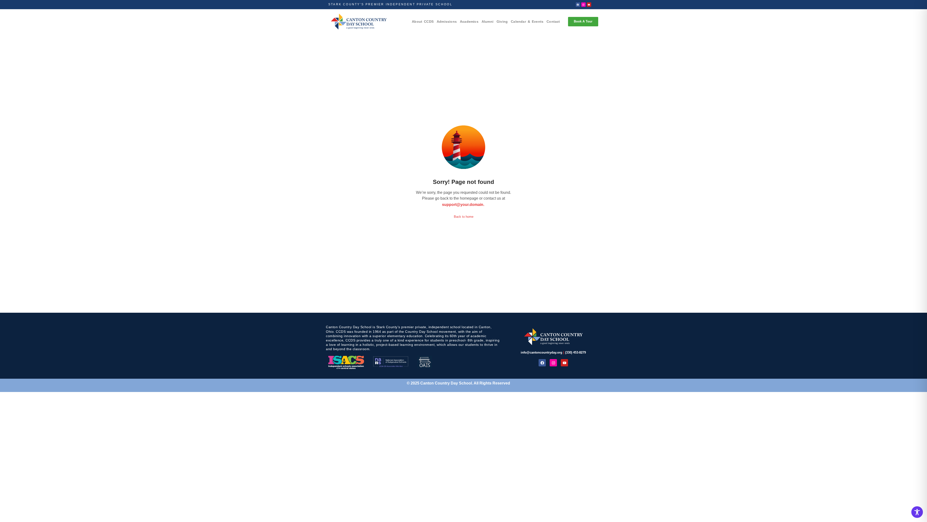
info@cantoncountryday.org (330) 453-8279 (553, 352)
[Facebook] (578, 4)
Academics (469, 21)
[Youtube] (589, 4)
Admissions (447, 21)
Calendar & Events (527, 21)
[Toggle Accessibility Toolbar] (917, 512)
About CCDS (423, 21)
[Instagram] (583, 4)
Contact (553, 21)
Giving (502, 21)
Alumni (487, 21)
